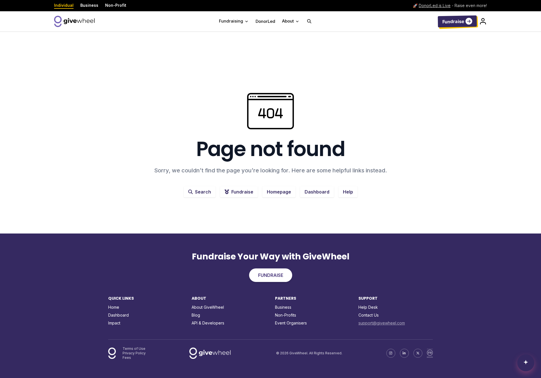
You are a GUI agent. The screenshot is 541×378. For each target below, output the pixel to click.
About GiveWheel (208, 307)
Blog (196, 315)
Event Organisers (291, 323)
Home (113, 307)
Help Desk (368, 307)
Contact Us (368, 315)
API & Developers (208, 323)
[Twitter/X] (417, 353)
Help (348, 192)
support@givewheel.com (381, 323)
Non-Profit (115, 5)
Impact (114, 323)
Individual (64, 5)
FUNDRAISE (270, 275)
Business (89, 5)
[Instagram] (390, 353)
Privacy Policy (134, 353)
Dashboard (317, 192)
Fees (127, 357)
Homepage (279, 192)
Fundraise (242, 192)
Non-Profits (285, 315)
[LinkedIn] (404, 353)
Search (203, 192)
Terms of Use (134, 348)
